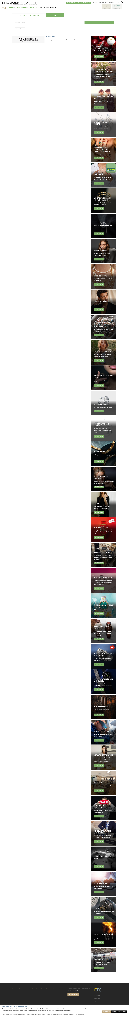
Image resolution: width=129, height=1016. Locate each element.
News (13, 989)
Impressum (97, 998)
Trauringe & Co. (45, 989)
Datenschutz (97, 995)
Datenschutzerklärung (80, 1014)
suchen (100, 22)
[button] (122, 2)
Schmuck (34, 989)
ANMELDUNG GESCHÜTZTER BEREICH (79, 2)
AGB (95, 1001)
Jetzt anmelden (73, 994)
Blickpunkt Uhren (24, 989)
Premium (55, 989)
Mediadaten (97, 1004)
